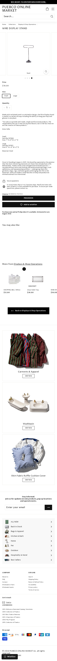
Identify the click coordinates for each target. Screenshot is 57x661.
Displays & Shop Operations (27, 24)
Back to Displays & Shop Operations (30, 311)
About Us (5, 577)
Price (4, 82)
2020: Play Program (8, 620)
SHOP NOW (28, 376)
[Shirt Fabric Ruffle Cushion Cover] (28, 455)
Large (15, 96)
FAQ (3, 579)
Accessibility (32, 585)
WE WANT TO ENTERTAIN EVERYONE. (28, 2)
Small (6, 96)
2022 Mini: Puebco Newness (11, 614)
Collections (12, 24)
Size (3, 92)
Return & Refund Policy (35, 582)
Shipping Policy (33, 579)
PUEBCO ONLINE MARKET (16, 9)
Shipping (5, 194)
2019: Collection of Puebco (10, 622)
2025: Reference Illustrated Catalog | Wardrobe (17, 609)
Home (4, 24)
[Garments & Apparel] (28, 351)
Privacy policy (32, 587)
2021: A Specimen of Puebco (11, 617)
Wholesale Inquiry (8, 587)
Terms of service (33, 590)
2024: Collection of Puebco (11, 612)
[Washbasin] (28, 403)
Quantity (5, 103)
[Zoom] (45, 71)
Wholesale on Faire (8, 585)
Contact (5, 582)
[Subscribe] (48, 507)
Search (30, 577)
